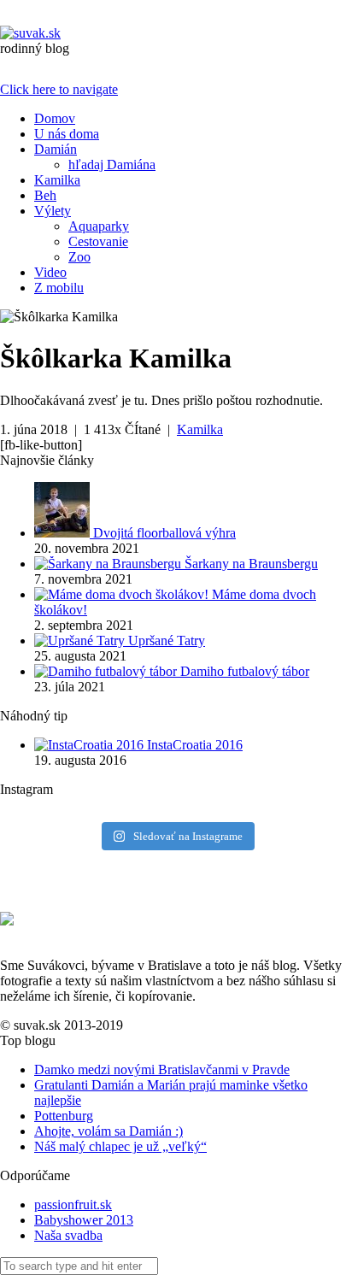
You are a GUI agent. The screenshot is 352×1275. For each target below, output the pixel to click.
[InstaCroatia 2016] (90, 744)
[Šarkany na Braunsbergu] (109, 563)
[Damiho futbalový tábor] (107, 671)
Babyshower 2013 (83, 1220)
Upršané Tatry (166, 640)
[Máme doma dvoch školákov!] (123, 594)
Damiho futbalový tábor (244, 671)
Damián (55, 149)
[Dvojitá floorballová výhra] (63, 533)
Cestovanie (98, 241)
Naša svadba (68, 1235)
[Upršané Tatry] (81, 640)
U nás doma (66, 133)
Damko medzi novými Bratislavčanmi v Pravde (162, 1069)
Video (50, 272)
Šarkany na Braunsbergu (251, 563)
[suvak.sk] (30, 33)
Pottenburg (63, 1115)
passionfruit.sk (73, 1204)
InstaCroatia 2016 (195, 744)
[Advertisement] (97, 882)
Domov (54, 118)
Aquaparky (98, 226)
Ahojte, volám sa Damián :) (108, 1131)
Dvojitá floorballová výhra (164, 533)
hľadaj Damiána (111, 164)
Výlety (52, 210)
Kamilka (57, 180)
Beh (45, 195)
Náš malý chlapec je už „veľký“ (120, 1146)
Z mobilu (59, 287)
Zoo (79, 257)
